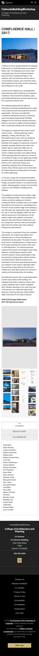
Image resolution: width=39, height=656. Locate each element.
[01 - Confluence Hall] (7, 372)
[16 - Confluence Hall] (24, 398)
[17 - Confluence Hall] (32, 377)
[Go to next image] (28, 337)
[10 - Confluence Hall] (15, 398)
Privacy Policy (19, 592)
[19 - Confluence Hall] (32, 397)
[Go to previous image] (11, 337)
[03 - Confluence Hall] (7, 387)
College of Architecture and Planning (14, 14)
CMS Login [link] (19, 645)
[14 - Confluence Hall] (24, 384)
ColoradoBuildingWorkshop (18, 9)
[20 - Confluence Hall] (32, 406)
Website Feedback (19, 584)
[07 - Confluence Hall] (15, 381)
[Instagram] (19, 563)
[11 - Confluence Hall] (15, 407)
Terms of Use (19, 596)
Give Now (19, 613)
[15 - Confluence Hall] (24, 389)
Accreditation (19, 605)
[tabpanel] (19, 478)
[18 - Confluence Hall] (32, 389)
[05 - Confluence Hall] (7, 408)
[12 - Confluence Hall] (24, 372)
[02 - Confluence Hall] (7, 378)
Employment (19, 609)
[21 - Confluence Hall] (32, 413)
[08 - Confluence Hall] (15, 387)
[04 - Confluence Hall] (7, 399)
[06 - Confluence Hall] (15, 373)
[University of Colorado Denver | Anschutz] (7, 2)
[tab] (19, 425)
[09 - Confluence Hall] (15, 392)
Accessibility (19, 600)
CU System (19, 588)
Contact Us (19, 579)
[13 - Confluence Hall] (24, 378)
